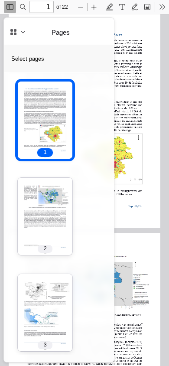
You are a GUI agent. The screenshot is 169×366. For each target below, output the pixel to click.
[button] (45, 120)
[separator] (116, 190)
